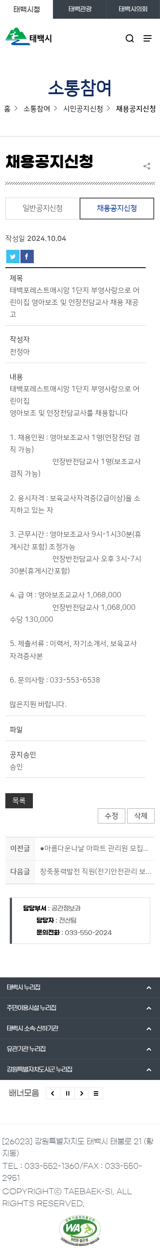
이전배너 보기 (53, 1093)
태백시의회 (133, 9)
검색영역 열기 (129, 38)
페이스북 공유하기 (27, 256)
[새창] (80, 1230)
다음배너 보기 (81, 1093)
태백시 (23, 988)
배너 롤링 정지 (67, 1093)
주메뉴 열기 (147, 38)
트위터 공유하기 (13, 256)
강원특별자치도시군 (39, 1070)
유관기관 (26, 1049)
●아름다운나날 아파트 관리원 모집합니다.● (96, 848)
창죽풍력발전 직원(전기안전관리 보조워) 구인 (96, 872)
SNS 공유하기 (149, 166)
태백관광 (80, 9)
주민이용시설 (31, 1008)
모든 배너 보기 (95, 1093)
